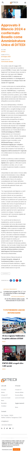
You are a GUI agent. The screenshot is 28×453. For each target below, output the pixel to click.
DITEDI (3, 51)
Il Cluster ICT (4, 395)
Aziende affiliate (19, 392)
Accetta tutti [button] (16, 449)
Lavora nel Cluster (5, 397)
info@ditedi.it (4, 421)
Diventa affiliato (19, 395)
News (4, 341)
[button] (3, 3)
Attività (3, 392)
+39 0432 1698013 (6, 425)
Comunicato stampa (7, 61)
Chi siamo (3, 389)
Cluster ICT (5, 273)
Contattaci (3, 406)
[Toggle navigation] (22, 2)
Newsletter (4, 403)
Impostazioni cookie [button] (7, 449)
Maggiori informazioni (7, 446)
